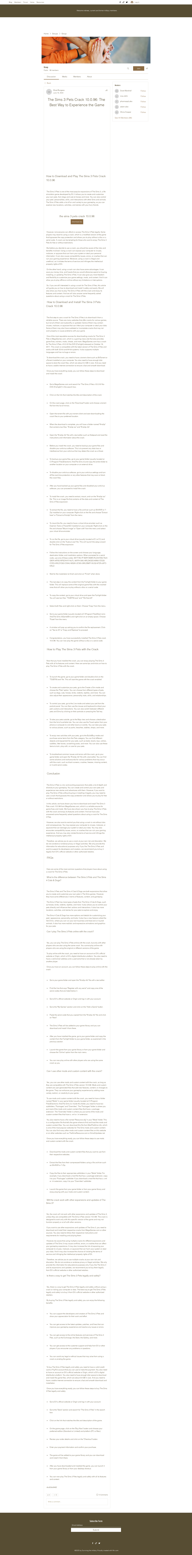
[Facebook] (120, 2)
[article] (77, 768)
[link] (51, 76)
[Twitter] (127, 2)
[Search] (128, 68)
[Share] (106, 90)
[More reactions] (55, 1435)
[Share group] (147, 68)
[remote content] (77, 111)
